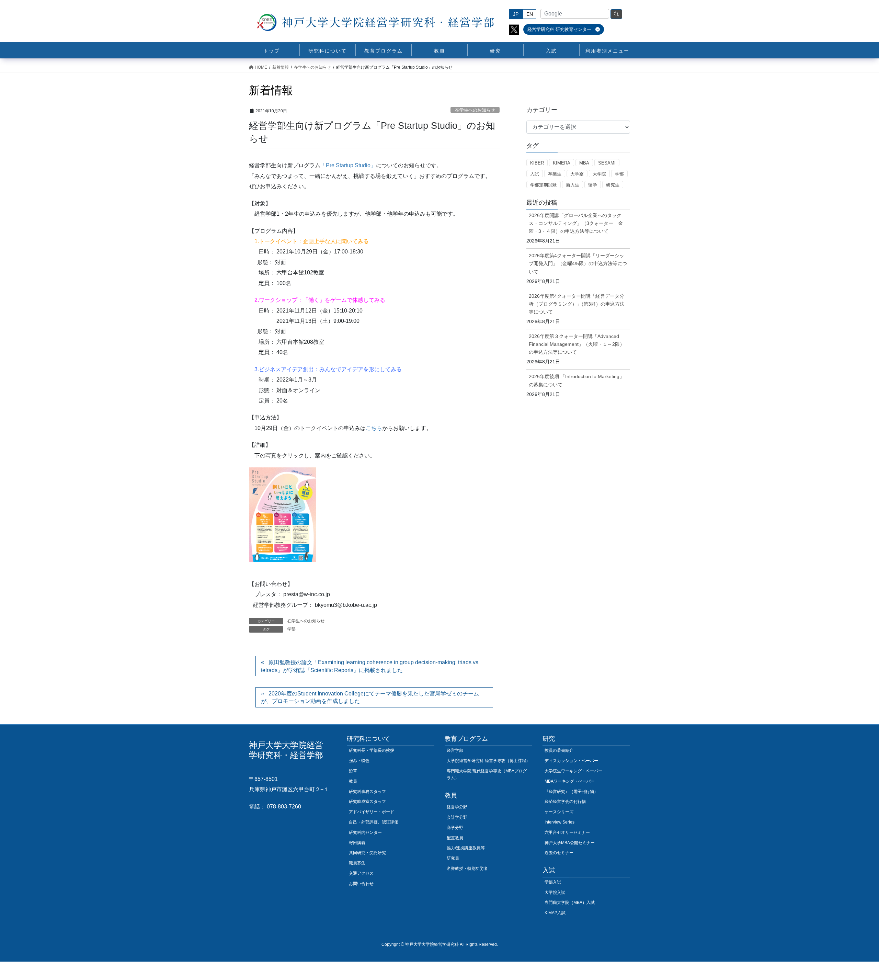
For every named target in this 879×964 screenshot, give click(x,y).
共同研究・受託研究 (367, 852)
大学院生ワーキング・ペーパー (573, 771)
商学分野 (455, 827)
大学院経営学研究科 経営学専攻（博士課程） (488, 760)
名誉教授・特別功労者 (467, 868)
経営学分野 (457, 807)
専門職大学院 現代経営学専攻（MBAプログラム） (487, 774)
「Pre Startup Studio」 (348, 165)
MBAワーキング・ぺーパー (570, 781)
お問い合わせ (361, 883)
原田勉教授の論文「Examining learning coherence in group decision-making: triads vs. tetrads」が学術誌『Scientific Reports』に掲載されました (370, 666)
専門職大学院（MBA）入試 (570, 902)
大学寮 (577, 174)
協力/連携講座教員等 (466, 848)
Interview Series (559, 822)
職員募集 (357, 863)
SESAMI (607, 163)
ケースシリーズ (559, 811)
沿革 (353, 771)
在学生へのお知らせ (475, 110)
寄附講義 (357, 842)
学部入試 (553, 882)
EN (529, 14)
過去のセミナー (559, 852)
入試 (534, 174)
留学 (592, 185)
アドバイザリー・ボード (371, 811)
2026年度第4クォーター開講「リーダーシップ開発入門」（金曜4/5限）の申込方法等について (578, 263)
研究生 (612, 185)
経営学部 (455, 750)
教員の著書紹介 (559, 750)
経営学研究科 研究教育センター (560, 29)
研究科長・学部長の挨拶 (371, 750)
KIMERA (561, 163)
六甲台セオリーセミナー (567, 832)
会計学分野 (457, 817)
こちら (374, 428)
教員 (353, 781)
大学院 (599, 174)
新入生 (572, 185)
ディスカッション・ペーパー (571, 760)
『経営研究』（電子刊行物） (571, 791)
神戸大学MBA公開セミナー (570, 842)
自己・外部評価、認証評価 (373, 822)
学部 (291, 629)
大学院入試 (555, 892)
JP (515, 14)
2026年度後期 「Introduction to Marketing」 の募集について (576, 380)
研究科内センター (365, 832)
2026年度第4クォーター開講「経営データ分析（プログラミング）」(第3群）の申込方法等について (577, 304)
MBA (584, 163)
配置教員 (455, 838)
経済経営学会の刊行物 (565, 801)
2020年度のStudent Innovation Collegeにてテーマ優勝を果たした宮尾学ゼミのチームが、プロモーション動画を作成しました (370, 697)
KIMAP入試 (555, 912)
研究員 (453, 858)
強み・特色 (359, 760)
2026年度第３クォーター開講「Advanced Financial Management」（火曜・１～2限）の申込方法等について (577, 344)
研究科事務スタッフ (367, 791)
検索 (616, 14)
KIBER (537, 163)
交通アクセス (361, 873)
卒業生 (554, 174)
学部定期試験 (543, 185)
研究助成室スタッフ (367, 801)
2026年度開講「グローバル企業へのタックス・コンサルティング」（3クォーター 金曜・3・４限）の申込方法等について (576, 223)
